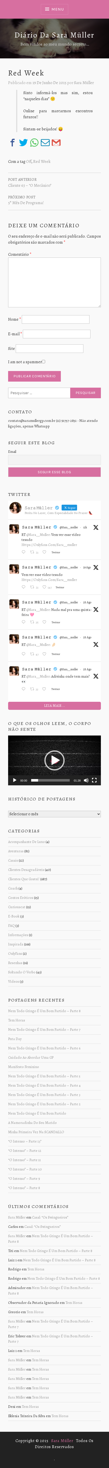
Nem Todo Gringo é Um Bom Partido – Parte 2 (44, 1104)
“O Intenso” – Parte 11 (24, 1159)
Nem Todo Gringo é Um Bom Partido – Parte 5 (44, 1076)
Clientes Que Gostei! (24, 879)
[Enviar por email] (45, 142)
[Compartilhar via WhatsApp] (34, 142)
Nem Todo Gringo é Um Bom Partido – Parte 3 (44, 1094)
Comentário (19, 254)
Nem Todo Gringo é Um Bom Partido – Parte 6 (44, 1048)
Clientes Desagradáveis (26, 869)
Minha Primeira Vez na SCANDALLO (36, 1131)
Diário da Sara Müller (54, 35)
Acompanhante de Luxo (26, 841)
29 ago (87, 567)
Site (11, 348)
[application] (54, 760)
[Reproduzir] (14, 780)
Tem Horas (16, 1020)
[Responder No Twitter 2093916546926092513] (24, 552)
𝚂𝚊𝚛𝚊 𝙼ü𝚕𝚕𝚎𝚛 (37, 527)
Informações (18, 934)
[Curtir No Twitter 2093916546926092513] (45, 552)
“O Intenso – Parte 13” (24, 1141)
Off (28, 161)
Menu (57, 9)
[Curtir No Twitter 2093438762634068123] (45, 689)
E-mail (15, 334)
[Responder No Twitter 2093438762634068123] (24, 689)
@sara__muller (69, 527)
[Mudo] (86, 780)
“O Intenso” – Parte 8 (24, 1187)
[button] (54, 760)
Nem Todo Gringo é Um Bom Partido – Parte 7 (44, 1029)
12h (85, 527)
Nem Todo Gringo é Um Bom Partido (37, 1113)
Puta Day (15, 1038)
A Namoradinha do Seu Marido (32, 1122)
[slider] (50, 780)
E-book (14, 916)
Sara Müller (84, 83)
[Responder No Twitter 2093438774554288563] (24, 654)
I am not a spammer (25, 362)
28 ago (87, 602)
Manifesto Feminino (23, 1066)
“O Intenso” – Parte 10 (25, 1169)
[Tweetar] (23, 142)
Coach (13, 888)
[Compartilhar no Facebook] (12, 142)
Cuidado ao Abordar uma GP (30, 1057)
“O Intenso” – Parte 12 (24, 1150)
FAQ (11, 925)
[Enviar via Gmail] (56, 142)
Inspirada (15, 944)
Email (12, 451)
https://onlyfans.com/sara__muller (49, 544)
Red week (41, 161)
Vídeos (13, 981)
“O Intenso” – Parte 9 (24, 1178)
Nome (14, 319)
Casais (13, 860)
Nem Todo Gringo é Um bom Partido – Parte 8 (44, 1010)
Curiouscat (16, 906)
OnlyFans (15, 953)
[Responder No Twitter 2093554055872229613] (24, 587)
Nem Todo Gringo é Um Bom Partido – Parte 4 (44, 1085)
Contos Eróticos (20, 897)
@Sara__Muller (38, 534)
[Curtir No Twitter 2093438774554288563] (45, 654)
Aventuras (16, 851)
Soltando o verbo (21, 972)
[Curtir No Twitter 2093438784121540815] (45, 622)
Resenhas (15, 962)
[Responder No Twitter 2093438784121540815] (24, 622)
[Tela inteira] (94, 780)
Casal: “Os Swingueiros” (50, 1217)
